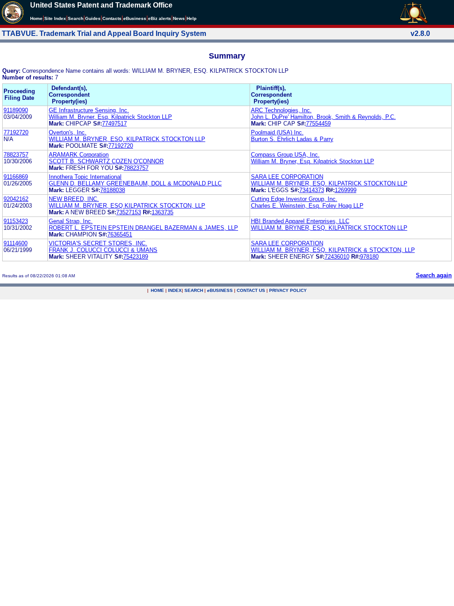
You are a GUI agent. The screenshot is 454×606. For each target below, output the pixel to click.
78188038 (112, 190)
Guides (93, 18)
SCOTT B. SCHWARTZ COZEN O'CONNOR (106, 161)
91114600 (15, 243)
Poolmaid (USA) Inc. (277, 132)
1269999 (345, 190)
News (179, 18)
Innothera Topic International (85, 176)
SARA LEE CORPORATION (287, 176)
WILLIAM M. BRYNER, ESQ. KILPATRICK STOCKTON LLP (127, 139)
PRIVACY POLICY (288, 290)
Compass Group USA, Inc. (285, 154)
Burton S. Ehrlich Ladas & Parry (292, 139)
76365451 (119, 234)
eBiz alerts (159, 18)
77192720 (16, 132)
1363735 (162, 212)
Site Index (55, 18)
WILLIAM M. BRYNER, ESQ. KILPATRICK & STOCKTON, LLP (333, 250)
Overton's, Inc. (67, 132)
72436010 (337, 256)
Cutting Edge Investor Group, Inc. (294, 199)
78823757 (16, 154)
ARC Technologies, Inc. (281, 110)
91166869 (16, 176)
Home (36, 18)
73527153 (128, 212)
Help (191, 18)
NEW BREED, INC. (74, 199)
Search (75, 18)
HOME (157, 290)
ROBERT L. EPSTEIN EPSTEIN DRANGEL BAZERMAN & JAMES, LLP (143, 227)
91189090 (16, 110)
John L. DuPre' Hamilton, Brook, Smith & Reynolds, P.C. (323, 117)
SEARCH (193, 290)
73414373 (311, 190)
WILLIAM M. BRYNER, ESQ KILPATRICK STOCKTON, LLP (127, 205)
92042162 (16, 199)
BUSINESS (220, 290)
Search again (434, 275)
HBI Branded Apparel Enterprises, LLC (300, 221)
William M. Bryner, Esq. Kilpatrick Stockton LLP (110, 117)
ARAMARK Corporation (79, 154)
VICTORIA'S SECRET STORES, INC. (98, 243)
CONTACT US (251, 290)
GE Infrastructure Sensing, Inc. (89, 110)
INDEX (175, 290)
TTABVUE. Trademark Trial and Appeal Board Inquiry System (104, 33)
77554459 (318, 123)
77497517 (114, 123)
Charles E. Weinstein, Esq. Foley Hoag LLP (307, 205)
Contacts (111, 18)
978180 (369, 256)
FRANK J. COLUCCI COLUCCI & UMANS (103, 250)
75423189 (135, 256)
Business (134, 18)
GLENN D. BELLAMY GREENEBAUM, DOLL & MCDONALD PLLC (135, 183)
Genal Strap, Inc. (71, 221)
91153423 (16, 221)
